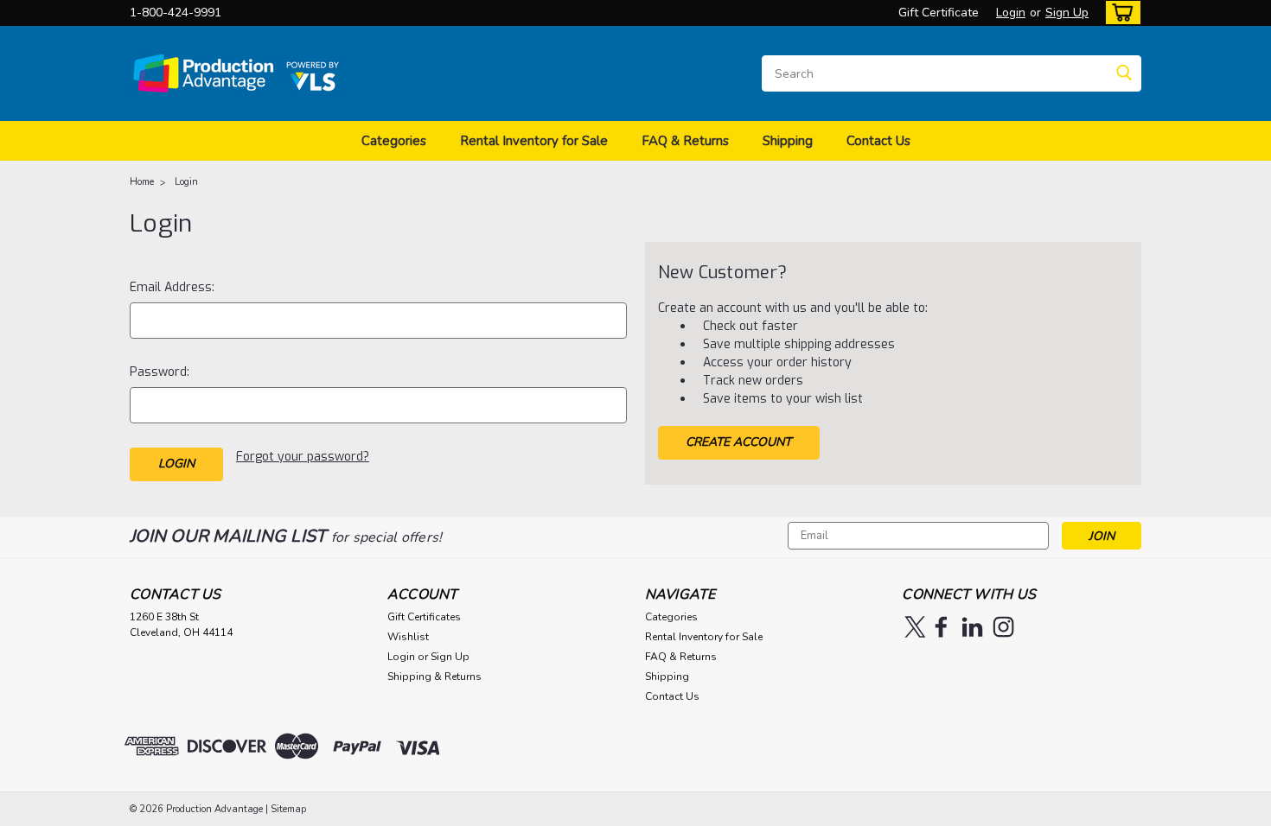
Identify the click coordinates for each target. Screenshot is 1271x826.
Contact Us (878, 140)
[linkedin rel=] (972, 627)
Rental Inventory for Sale (534, 140)
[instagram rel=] (1003, 627)
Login (1010, 12)
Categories (393, 140)
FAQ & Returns (685, 140)
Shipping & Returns (434, 676)
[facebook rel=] (941, 627)
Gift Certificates (424, 617)
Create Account (738, 442)
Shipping (788, 140)
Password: (159, 372)
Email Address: (172, 287)
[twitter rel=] (915, 627)
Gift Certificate (938, 12)
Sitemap (288, 809)
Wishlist (408, 637)
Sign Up (1067, 12)
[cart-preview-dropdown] (1119, 12)
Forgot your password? (302, 456)
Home (142, 181)
